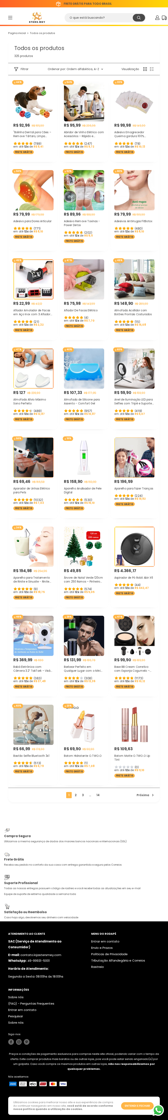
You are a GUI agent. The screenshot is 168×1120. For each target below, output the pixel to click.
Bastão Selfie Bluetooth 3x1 (31, 756)
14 (98, 795)
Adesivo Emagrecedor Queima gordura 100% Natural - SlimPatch (129, 134)
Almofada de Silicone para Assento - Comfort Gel (82, 401)
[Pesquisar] (139, 18)
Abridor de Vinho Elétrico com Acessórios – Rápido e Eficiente (84, 134)
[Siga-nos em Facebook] (11, 1042)
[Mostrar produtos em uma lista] (152, 69)
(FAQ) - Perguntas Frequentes (31, 1003)
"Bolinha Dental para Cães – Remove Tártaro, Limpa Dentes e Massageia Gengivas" (32, 134)
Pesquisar (15, 1016)
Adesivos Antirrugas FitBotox (133, 221)
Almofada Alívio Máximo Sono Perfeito (29, 401)
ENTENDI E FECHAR (137, 1106)
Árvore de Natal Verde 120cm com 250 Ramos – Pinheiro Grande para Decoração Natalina (83, 580)
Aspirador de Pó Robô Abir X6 (133, 577)
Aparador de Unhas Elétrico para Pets (31, 490)
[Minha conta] (157, 17)
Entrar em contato (105, 941)
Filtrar (24, 69)
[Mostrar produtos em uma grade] (145, 69)
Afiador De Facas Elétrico (81, 310)
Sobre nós (16, 997)
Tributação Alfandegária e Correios (118, 960)
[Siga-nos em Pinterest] (27, 1042)
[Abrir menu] (10, 17)
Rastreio (97, 967)
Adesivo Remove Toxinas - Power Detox (82, 223)
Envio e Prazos (102, 948)
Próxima (143, 795)
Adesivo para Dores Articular (32, 221)
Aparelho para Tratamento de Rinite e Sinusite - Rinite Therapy (31, 580)
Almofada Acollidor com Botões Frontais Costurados (133, 312)
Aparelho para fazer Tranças (133, 488)
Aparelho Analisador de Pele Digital (82, 490)
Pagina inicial (17, 33)
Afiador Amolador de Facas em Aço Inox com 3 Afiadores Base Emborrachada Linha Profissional (33, 312)
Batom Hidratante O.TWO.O (83, 756)
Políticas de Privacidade (109, 954)
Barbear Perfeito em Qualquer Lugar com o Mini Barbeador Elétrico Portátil (82, 669)
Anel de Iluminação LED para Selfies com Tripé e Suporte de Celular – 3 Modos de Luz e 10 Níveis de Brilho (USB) (133, 401)
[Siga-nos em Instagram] (19, 1042)
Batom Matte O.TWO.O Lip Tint (132, 758)
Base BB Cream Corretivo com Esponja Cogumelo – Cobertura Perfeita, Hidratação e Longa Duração (133, 669)
